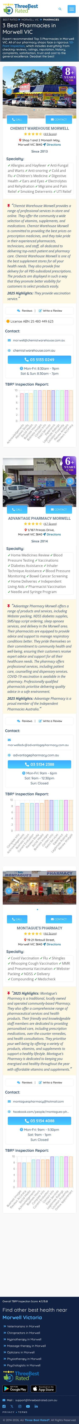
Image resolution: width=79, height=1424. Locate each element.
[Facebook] (4, 1406)
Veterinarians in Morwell (23, 1326)
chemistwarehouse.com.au (34, 350)
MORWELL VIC (30, 19)
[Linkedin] (36, 1406)
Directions (53, 144)
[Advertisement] (39, 1257)
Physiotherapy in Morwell (24, 1359)
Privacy (9, 1412)
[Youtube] (28, 1406)
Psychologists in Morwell (23, 1365)
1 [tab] (34, 109)
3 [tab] (41, 109)
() (50, 134)
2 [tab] (37, 109)
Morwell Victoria (22, 1317)
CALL (18, 119)
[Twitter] (11, 1406)
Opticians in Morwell (21, 1352)
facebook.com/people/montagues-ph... (41, 1112)
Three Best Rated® (37, 1420)
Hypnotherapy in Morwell (24, 1339)
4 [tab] (44, 109)
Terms (23, 1412)
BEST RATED (10, 19)
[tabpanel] (39, 93)
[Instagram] (19, 1406)
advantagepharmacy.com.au (36, 755)
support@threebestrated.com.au (36, 1400)
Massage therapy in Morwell (26, 1346)
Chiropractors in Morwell (23, 1333)
